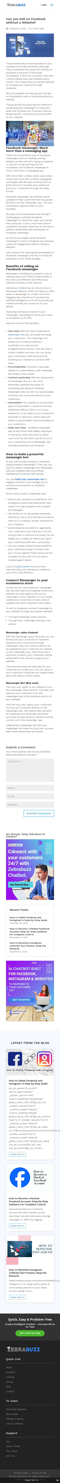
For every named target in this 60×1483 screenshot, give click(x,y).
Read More (16, 1154)
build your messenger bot (29, 479)
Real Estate (12, 1414)
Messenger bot (16, 334)
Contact (10, 1391)
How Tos (10, 1456)
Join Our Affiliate (14, 1423)
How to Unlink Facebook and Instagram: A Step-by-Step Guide (28, 919)
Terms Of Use (39, 1473)
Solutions (10, 1372)
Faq (8, 1441)
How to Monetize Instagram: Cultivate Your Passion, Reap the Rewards (28, 946)
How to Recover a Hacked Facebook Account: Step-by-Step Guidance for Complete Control (30, 931)
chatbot (22, 288)
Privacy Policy (21, 1473)
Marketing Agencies (16, 1409)
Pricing (9, 1382)
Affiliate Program (15, 1419)
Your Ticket (11, 1451)
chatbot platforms (24, 566)
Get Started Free (30, 1333)
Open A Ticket (13, 1446)
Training (10, 1377)
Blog (8, 1386)
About (9, 1367)
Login (44, 4)
